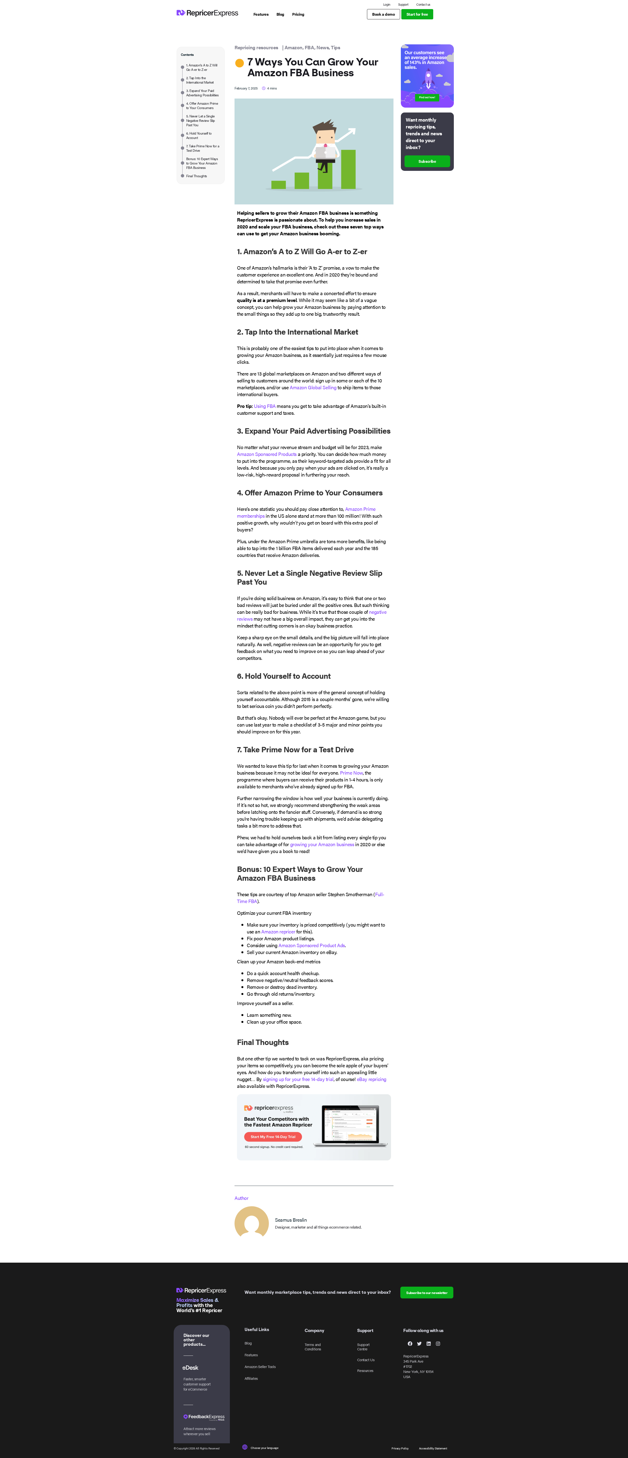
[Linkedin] (428, 1343)
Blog (248, 1342)
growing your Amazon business (322, 844)
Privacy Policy (400, 1448)
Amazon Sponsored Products (267, 453)
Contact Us (365, 1359)
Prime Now (351, 772)
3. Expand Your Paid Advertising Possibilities (202, 92)
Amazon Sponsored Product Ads (311, 945)
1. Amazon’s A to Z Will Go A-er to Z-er (201, 67)
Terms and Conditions (313, 1346)
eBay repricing (371, 1078)
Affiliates (251, 1378)
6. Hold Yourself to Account (198, 135)
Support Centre (363, 1346)
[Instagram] (438, 1343)
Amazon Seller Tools (260, 1366)
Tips (335, 47)
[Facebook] (410, 1343)
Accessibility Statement (433, 1448)
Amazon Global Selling (313, 387)
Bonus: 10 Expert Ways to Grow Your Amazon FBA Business (202, 163)
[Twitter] (419, 1343)
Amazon (293, 47)
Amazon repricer (278, 931)
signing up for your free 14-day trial (298, 1078)
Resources (365, 1370)
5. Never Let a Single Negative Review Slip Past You (200, 120)
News (322, 47)
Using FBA (264, 405)
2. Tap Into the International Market (200, 79)
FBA (309, 47)
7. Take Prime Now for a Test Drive (202, 148)
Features (251, 1354)
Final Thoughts (196, 176)
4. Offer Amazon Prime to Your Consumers (202, 105)
